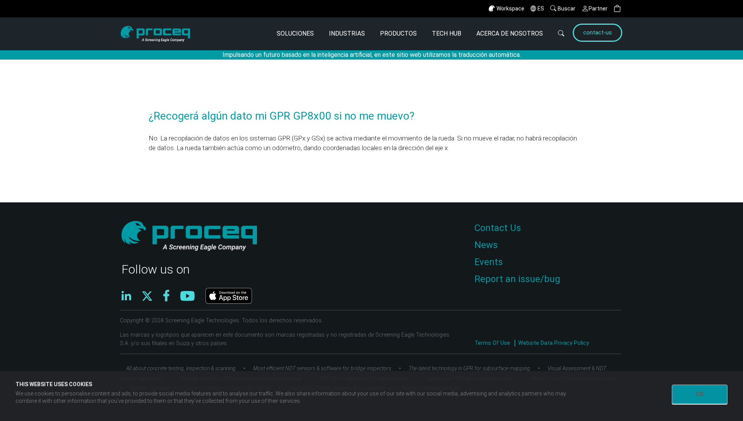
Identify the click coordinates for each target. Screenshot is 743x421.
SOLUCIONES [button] (295, 33)
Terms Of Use (493, 343)
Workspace (510, 8)
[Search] (556, 33)
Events (488, 262)
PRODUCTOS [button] (398, 33)
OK (699, 394)
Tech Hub (446, 33)
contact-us (597, 32)
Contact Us (497, 227)
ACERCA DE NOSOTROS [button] (509, 33)
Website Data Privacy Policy (553, 343)
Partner (598, 8)
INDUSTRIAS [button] (347, 33)
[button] (617, 8)
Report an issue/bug (517, 279)
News (486, 245)
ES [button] (541, 8)
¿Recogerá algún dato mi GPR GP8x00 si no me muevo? (281, 116)
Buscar (566, 8)
